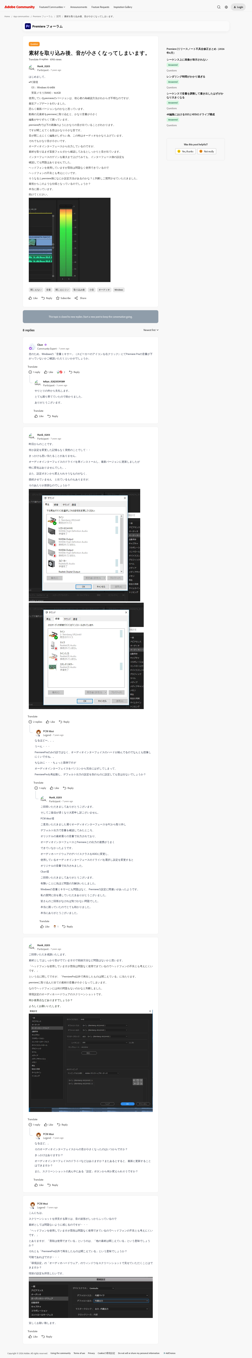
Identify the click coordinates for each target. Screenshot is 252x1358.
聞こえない (36, 289)
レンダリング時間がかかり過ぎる (186, 76)
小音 (91, 289)
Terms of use (79, 1353)
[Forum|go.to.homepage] (19, 7)
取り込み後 (79, 289)
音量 (48, 289)
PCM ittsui (48, 731)
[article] (90, 359)
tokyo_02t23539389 (54, 381)
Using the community (61, 1353)
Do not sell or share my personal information (139, 1353)
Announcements (78, 6)
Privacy (91, 1353)
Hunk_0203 (43, 66)
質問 (58, 16)
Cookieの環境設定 (106, 1353)
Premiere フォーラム (43, 16)
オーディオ (104, 289)
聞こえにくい (62, 289)
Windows (119, 289)
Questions (172, 70)
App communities (21, 16)
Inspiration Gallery (123, 6)
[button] (238, 7)
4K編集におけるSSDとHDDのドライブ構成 (191, 114)
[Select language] (226, 7)
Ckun (40, 344)
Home (7, 16)
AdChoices (170, 1353)
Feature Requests (100, 6)
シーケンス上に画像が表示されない (187, 59)
